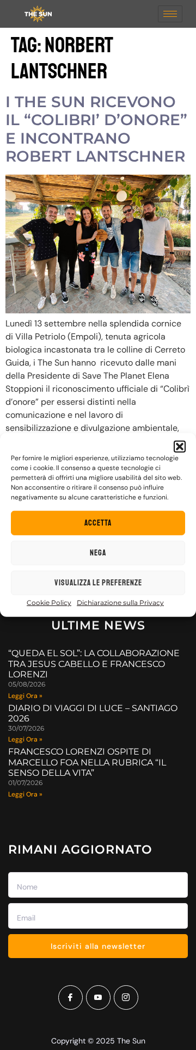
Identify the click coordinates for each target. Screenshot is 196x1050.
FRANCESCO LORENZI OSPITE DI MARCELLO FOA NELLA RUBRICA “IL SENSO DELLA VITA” (87, 761)
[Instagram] (126, 997)
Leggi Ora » (25, 695)
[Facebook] (70, 997)
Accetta (98, 523)
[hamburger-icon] (170, 13)
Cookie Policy (49, 602)
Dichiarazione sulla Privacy (120, 602)
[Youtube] (98, 997)
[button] (179, 446)
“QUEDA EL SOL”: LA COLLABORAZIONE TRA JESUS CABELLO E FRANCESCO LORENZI (94, 663)
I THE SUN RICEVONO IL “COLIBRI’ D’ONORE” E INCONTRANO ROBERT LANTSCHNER (96, 129)
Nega (98, 553)
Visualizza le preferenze (98, 583)
